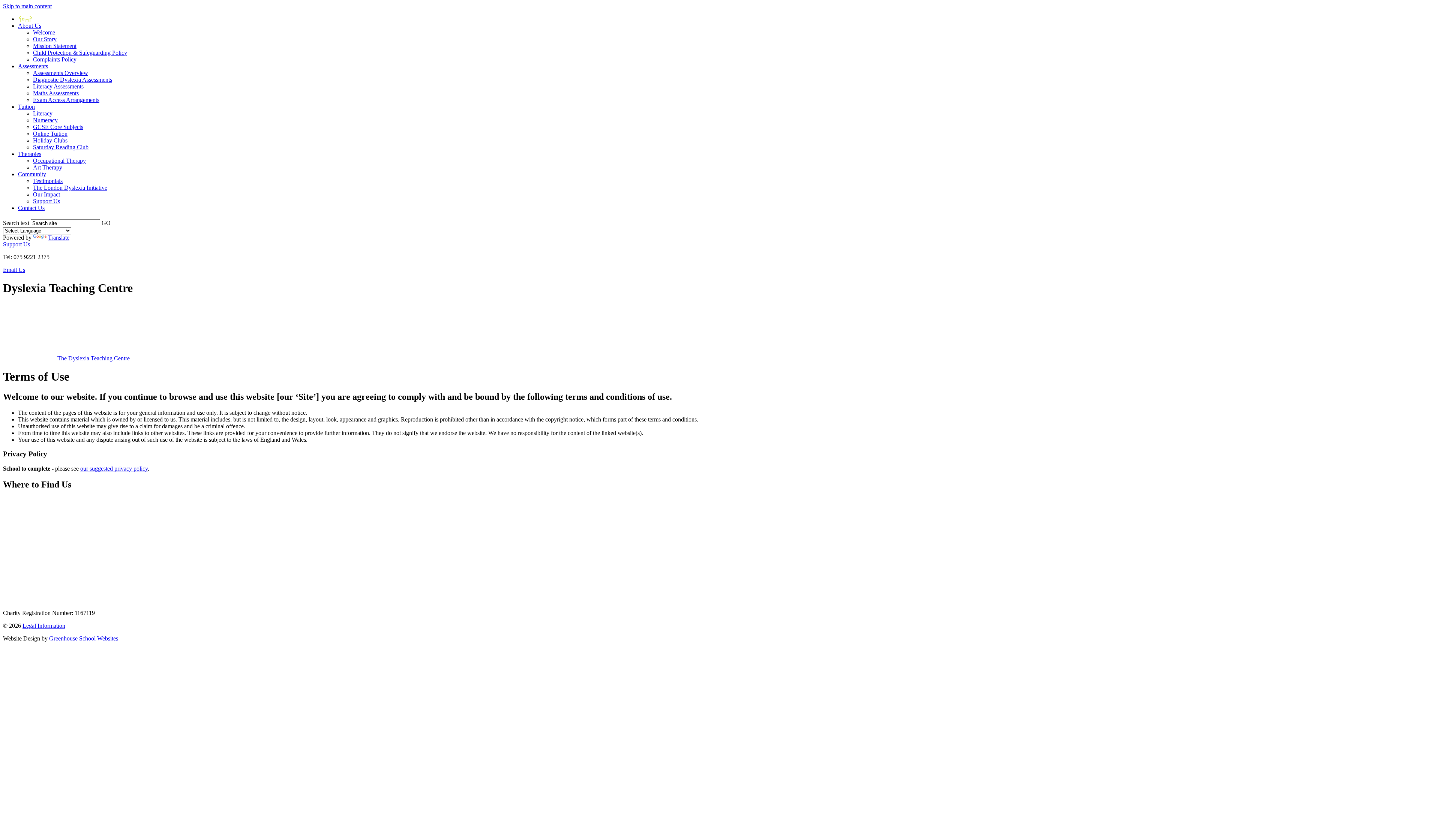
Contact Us (31, 208)
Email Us (14, 270)
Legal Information (43, 625)
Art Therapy (47, 167)
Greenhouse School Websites (83, 638)
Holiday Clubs (50, 140)
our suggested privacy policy (114, 468)
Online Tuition (50, 133)
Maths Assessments (56, 93)
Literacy (42, 113)
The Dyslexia (93, 358)
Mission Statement (54, 46)
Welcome (44, 32)
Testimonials (48, 181)
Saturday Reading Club (60, 147)
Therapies (29, 154)
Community (32, 174)
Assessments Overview (60, 73)
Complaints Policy (54, 59)
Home (25, 19)
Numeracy (45, 120)
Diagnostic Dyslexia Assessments (72, 79)
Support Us (46, 201)
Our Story (45, 39)
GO (106, 223)
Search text (16, 223)
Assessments (33, 66)
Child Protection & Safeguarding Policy (80, 53)
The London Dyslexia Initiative (70, 187)
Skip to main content (27, 6)
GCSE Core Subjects (58, 127)
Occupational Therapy (59, 161)
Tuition (26, 107)
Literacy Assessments (58, 86)
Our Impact (46, 194)
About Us (29, 25)
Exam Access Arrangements (66, 100)
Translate (58, 237)
